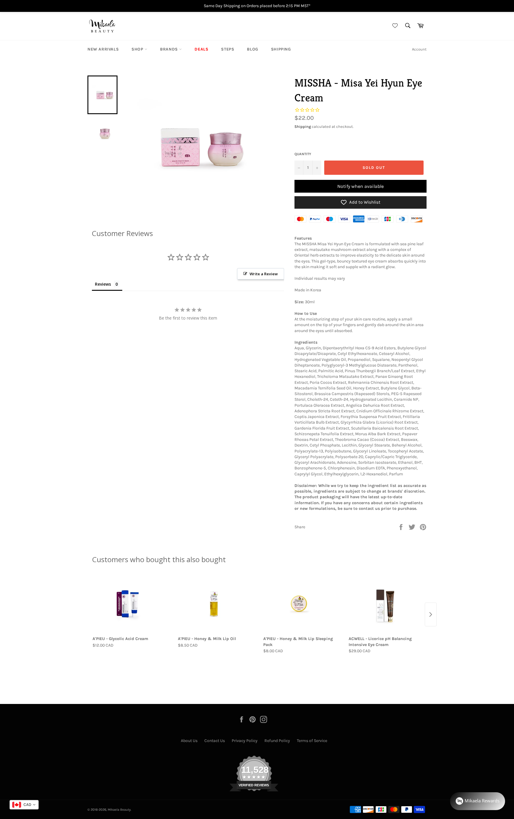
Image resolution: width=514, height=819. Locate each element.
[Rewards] (477, 801)
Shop (138, 49)
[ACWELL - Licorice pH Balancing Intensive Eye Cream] (385, 603)
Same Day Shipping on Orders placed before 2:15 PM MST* (257, 5)
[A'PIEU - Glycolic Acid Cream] (129, 603)
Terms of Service (312, 740)
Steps (227, 49)
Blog (252, 49)
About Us (189, 740)
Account (419, 49)
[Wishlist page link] (394, 26)
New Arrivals (103, 49)
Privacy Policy (245, 740)
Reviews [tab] (103, 284)
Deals (201, 49)
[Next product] (431, 614)
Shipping (281, 49)
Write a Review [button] (264, 273)
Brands (169, 49)
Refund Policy (277, 740)
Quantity (302, 154)
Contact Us (214, 740)
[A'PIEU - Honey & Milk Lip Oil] (214, 603)
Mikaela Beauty (119, 810)
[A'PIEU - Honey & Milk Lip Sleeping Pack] (299, 603)
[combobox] (24, 804)
